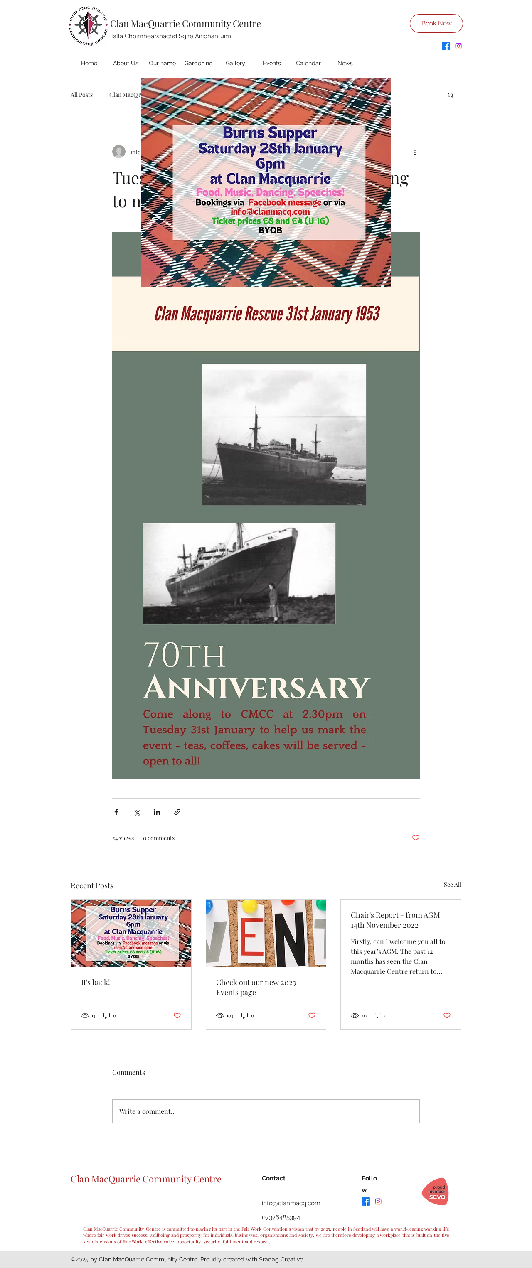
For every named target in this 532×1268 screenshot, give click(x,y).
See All (452, 884)
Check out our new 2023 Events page (256, 987)
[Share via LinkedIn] (157, 812)
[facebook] (446, 46)
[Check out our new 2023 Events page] (266, 933)
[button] (451, 94)
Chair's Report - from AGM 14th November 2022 (395, 920)
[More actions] (415, 152)
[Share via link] (177, 812)
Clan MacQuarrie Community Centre (185, 23)
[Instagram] (458, 46)
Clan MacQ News (131, 94)
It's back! (95, 982)
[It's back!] (131, 933)
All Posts (82, 94)
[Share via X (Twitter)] (136, 812)
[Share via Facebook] (116, 812)
